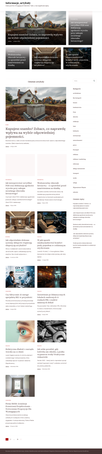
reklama (75, 154)
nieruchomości (77, 140)
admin (10, 41)
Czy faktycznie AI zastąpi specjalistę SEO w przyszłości (19, 296)
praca (74, 145)
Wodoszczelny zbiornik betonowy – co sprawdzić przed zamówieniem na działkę (17, 59)
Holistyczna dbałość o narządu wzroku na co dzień (20, 350)
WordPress (85, 451)
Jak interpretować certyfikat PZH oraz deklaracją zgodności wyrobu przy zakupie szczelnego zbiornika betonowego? (80, 31)
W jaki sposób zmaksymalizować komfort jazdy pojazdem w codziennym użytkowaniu (77, 59)
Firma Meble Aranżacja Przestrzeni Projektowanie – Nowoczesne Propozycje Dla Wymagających (18, 407)
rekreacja (76, 164)
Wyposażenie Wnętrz (79, 187)
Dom (9, 30)
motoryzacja (77, 135)
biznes (36, 54)
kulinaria (76, 131)
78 (18, 439)
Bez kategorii (77, 98)
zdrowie (8, 291)
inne (74, 126)
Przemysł (74, 19)
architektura (77, 93)
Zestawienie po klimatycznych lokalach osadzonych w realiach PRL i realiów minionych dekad (51, 298)
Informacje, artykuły (18, 3)
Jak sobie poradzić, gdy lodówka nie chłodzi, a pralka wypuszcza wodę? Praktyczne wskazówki (51, 353)
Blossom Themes (68, 451)
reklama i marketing (79, 159)
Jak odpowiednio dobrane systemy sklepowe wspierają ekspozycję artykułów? (46, 61)
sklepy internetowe (79, 168)
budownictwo (77, 107)
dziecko (75, 117)
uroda (75, 178)
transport (76, 173)
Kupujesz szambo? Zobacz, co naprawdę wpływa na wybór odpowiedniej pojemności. (35, 36)
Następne (21, 439)
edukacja (76, 121)
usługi (68, 51)
